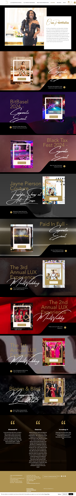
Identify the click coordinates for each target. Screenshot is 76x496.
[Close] (74, 494)
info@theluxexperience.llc (33, 483)
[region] (22, 70)
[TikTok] (61, 476)
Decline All (65, 494)
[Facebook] (59, 476)
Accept (71, 494)
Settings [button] (59, 494)
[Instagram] (58, 476)
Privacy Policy (29, 488)
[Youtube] (65, 476)
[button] (75, 2)
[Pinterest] (63, 476)
